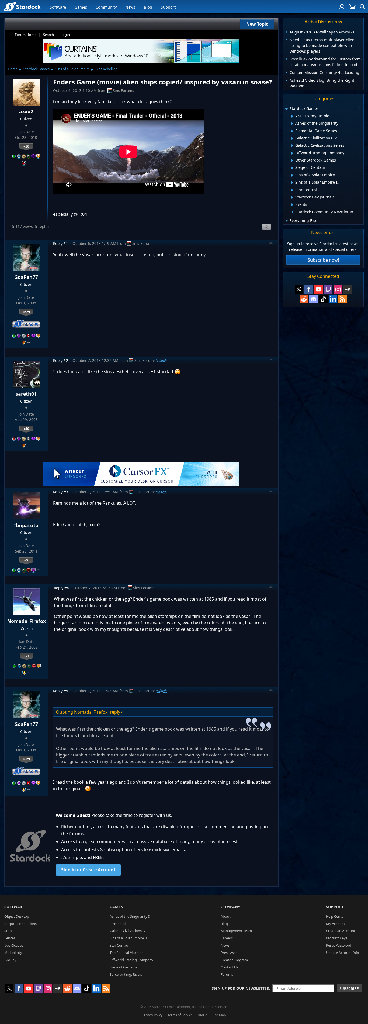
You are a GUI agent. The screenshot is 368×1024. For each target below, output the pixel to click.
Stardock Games (36, 68)
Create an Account (340, 930)
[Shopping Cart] (352, 6)
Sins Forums (123, 90)
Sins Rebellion (107, 68)
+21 (26, 655)
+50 (26, 428)
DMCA (202, 1015)
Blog (148, 7)
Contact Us (229, 967)
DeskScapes (13, 945)
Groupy (10, 959)
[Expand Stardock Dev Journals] (292, 197)
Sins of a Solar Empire (72, 68)
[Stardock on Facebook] (309, 289)
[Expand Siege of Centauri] (292, 168)
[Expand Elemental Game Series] (292, 131)
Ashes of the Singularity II (130, 916)
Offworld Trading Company (131, 959)
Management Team (236, 930)
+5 (26, 560)
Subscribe (349, 988)
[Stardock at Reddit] (304, 299)
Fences (9, 938)
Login (65, 34)
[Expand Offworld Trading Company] (292, 153)
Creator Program (234, 959)
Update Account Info (342, 952)
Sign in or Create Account (88, 870)
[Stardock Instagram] (338, 289)
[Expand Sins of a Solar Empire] (292, 175)
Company (230, 906)
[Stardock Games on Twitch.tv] (328, 289)
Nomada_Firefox (26, 621)
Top (271, 243)
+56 (26, 146)
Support (168, 7)
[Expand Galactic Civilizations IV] (292, 138)
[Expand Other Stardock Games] (292, 160)
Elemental (118, 923)
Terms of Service (180, 1015)
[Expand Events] (292, 204)
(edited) (161, 360)
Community (106, 7)
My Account (335, 923)
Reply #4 (61, 587)
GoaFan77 (26, 277)
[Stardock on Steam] (347, 289)
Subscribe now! (323, 260)
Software (58, 7)
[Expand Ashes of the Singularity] (292, 123)
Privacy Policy (152, 1015)
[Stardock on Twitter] (299, 289)
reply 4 (117, 712)
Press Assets (230, 952)
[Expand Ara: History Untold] (292, 116)
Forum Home (25, 34)
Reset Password (338, 945)
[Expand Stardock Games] (286, 109)
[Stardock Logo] (22, 6)
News (130, 7)
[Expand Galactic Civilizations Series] (292, 145)
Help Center (335, 916)
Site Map (219, 1015)
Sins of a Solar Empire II (128, 938)
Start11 (10, 930)
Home (13, 68)
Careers (227, 938)
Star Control (119, 945)
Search (48, 34)
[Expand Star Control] (292, 190)
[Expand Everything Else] (287, 220)
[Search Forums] (362, 6)
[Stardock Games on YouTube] (318, 289)
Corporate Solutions (20, 923)
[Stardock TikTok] (323, 299)
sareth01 (26, 394)
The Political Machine (126, 952)
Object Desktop (16, 916)
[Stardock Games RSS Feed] (343, 299)
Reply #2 (60, 360)
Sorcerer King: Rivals (126, 974)
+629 (26, 311)
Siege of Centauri (123, 967)
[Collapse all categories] (359, 107)
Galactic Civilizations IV (128, 930)
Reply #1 (60, 243)
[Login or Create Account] (342, 6)
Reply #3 (60, 491)
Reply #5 (60, 690)
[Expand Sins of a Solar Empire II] (292, 182)
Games (81, 7)
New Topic (257, 24)
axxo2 (26, 111)
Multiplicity (13, 952)
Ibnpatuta (26, 525)
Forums (227, 974)
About (226, 916)
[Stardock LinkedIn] (333, 299)
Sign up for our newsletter (240, 988)
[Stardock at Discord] (313, 299)
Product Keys (336, 938)
